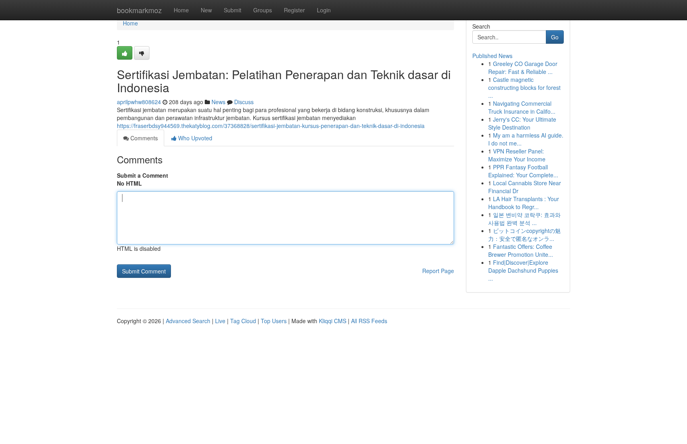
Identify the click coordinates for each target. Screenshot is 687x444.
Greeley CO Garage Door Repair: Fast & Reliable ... (522, 68)
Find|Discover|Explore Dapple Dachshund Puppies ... (523, 270)
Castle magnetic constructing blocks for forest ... (524, 87)
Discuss (244, 102)
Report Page (438, 271)
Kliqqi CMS (332, 321)
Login (324, 10)
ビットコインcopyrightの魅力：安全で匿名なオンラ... (524, 234)
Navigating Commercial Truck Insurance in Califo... (521, 107)
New (206, 10)
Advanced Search (188, 321)
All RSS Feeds (369, 321)
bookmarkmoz (139, 10)
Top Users (274, 321)
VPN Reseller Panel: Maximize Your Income (516, 155)
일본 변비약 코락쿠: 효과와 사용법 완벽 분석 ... (524, 219)
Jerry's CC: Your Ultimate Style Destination (522, 123)
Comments (143, 138)
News (218, 102)
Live (220, 321)
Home (181, 10)
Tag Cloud (243, 321)
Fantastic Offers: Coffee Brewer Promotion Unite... (520, 250)
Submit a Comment (142, 175)
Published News (492, 56)
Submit (232, 10)
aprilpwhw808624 (139, 102)
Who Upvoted (194, 138)
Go (555, 37)
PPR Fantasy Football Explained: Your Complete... (523, 171)
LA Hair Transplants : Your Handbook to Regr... (523, 203)
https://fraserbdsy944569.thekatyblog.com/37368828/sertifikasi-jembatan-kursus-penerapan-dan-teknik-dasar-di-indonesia (271, 126)
